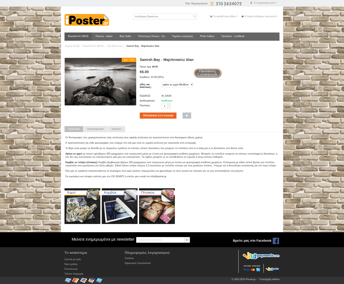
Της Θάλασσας (115, 46)
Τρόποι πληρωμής (73, 273)
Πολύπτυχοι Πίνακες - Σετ (151, 36)
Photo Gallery (207, 36)
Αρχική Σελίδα (72, 46)
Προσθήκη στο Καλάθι (158, 115)
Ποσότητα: (145, 105)
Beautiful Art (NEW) (78, 36)
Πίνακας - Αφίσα (104, 36)
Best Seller (125, 36)
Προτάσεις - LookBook (233, 36)
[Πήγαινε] (187, 240)
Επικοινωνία (71, 269)
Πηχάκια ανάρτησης (182, 36)
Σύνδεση (129, 258)
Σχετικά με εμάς (72, 259)
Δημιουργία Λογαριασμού (138, 263)
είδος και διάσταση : (146, 85)
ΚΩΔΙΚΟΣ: (145, 95)
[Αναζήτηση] (194, 16)
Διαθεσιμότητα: (147, 100)
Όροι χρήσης (71, 264)
